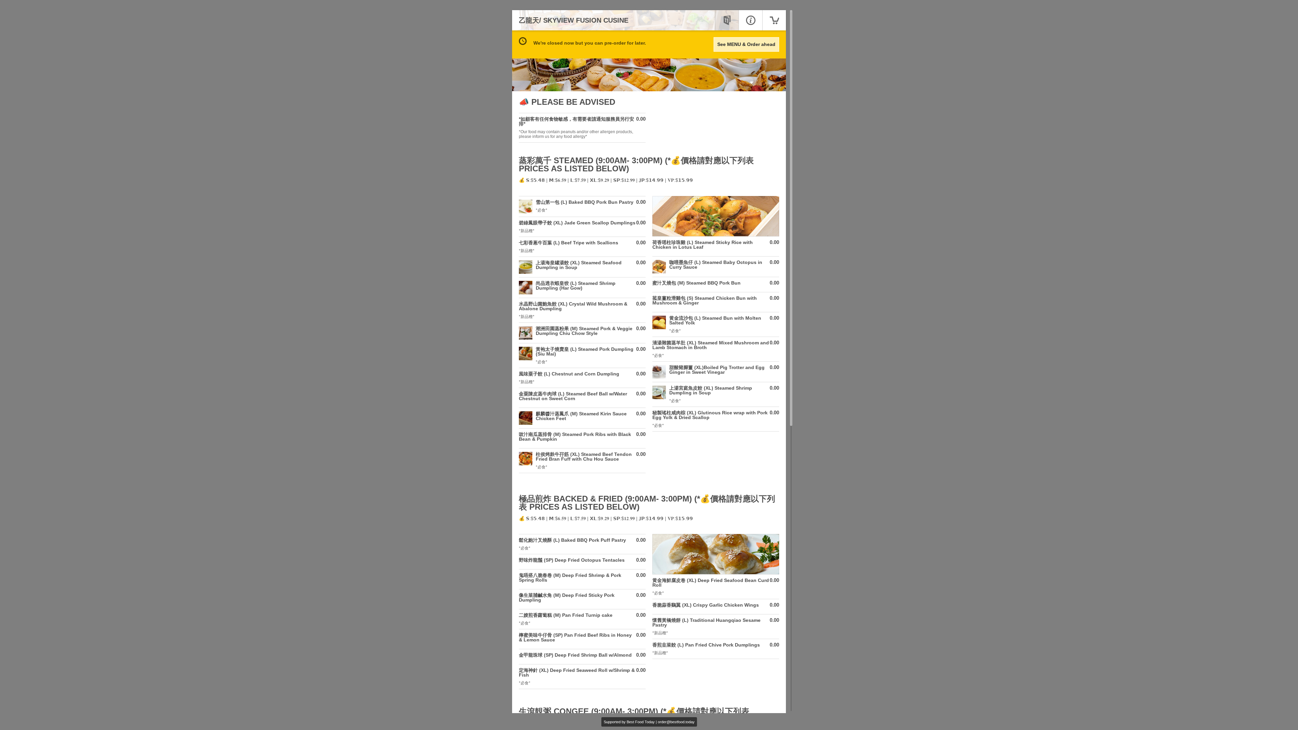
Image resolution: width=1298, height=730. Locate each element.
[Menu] (727, 20)
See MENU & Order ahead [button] (746, 44)
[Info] (750, 20)
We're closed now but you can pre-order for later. (589, 43)
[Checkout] (774, 20)
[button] (582, 128)
